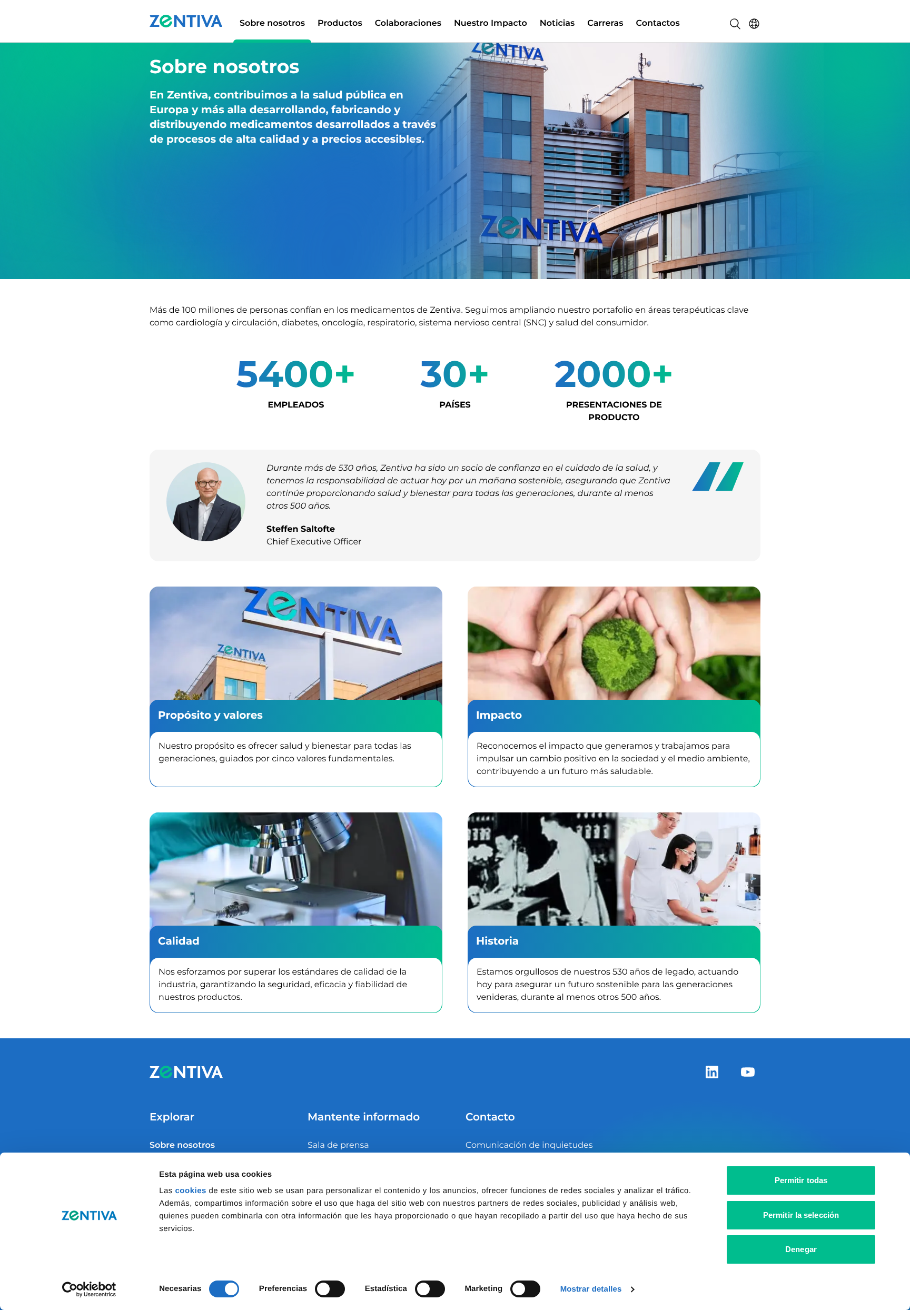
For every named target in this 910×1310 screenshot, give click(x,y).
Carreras (605, 23)
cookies (192, 1190)
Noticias (557, 23)
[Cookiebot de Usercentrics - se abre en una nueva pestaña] (89, 1289)
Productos (340, 23)
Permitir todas (801, 1180)
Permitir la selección (801, 1214)
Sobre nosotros (272, 23)
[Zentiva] (186, 21)
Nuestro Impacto (490, 23)
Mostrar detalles (591, 1289)
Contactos (658, 23)
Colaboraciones (408, 23)
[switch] (330, 1289)
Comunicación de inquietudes (529, 1145)
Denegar (801, 1249)
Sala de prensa (338, 1145)
